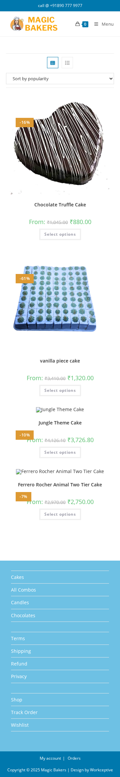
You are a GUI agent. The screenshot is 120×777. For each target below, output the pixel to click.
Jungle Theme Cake (60, 422)
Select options (60, 234)
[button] (93, 102)
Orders (74, 758)
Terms (18, 638)
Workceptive (101, 770)
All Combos (23, 590)
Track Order (24, 712)
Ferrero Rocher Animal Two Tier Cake (60, 484)
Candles (20, 602)
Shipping (21, 651)
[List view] (67, 62)
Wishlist (20, 725)
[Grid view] (52, 62)
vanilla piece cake (60, 361)
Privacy (19, 676)
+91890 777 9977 (66, 5)
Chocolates (23, 615)
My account (50, 758)
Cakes (17, 577)
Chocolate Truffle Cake (60, 204)
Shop (16, 699)
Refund (19, 663)
